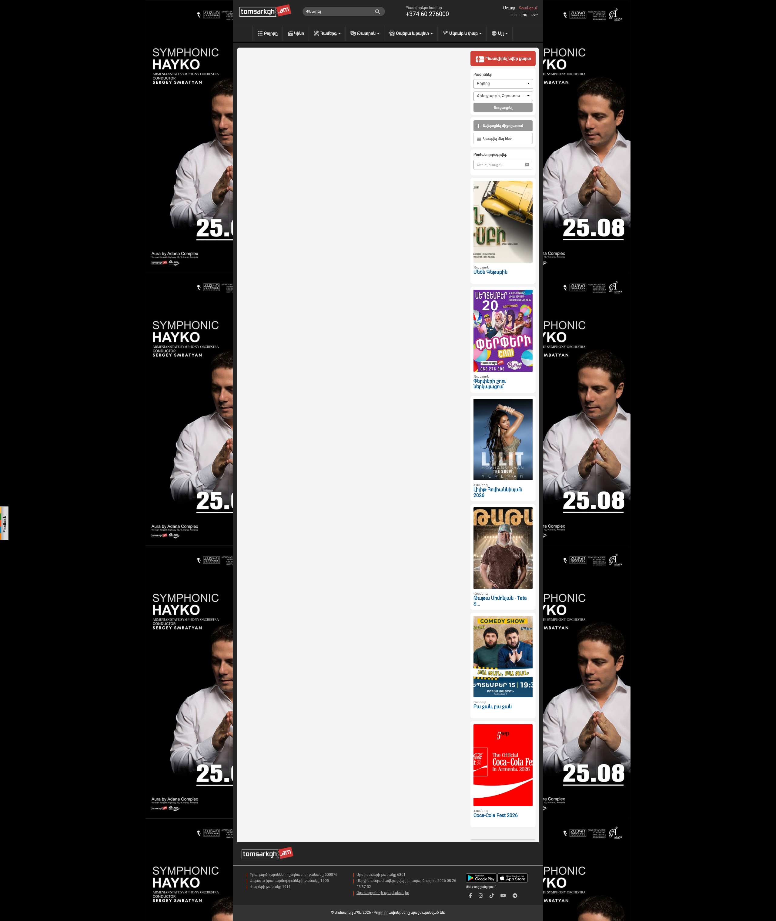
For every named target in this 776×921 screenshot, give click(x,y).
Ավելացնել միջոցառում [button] (502, 126)
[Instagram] (481, 896)
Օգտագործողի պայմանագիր (382, 893)
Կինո (299, 33)
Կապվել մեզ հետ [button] (497, 139)
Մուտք (509, 8)
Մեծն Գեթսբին (490, 272)
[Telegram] (515, 896)
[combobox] (503, 84)
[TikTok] (492, 896)
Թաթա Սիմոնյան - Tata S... (500, 601)
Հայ (513, 15)
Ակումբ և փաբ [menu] (464, 33)
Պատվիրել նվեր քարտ (507, 58)
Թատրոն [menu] (366, 33)
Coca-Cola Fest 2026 (495, 815)
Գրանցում (528, 8)
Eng (524, 15)
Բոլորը (271, 33)
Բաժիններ (482, 74)
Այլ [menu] (501, 33)
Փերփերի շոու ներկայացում (489, 384)
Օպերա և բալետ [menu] (413, 33)
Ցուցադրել (503, 107)
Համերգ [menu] (329, 33)
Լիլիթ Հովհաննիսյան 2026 (497, 492)
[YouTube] (503, 896)
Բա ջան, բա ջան (492, 706)
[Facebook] (470, 896)
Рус (534, 15)
